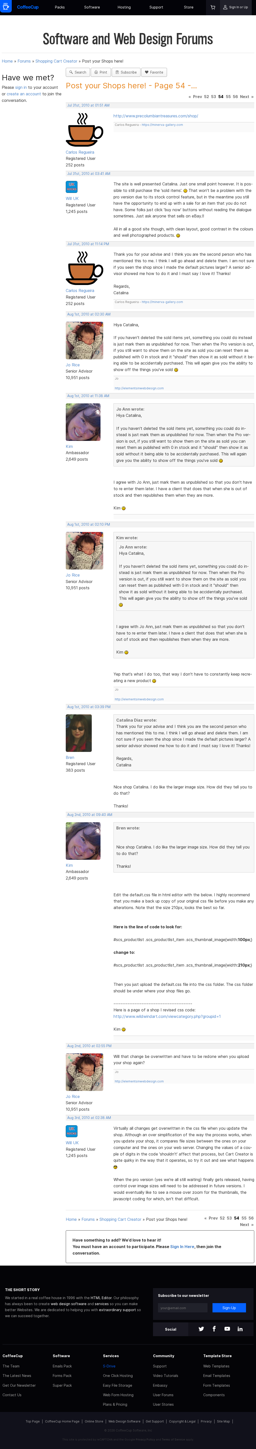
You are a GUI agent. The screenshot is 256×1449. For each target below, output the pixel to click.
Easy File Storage (117, 1385)
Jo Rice (73, 364)
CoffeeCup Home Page (62, 1421)
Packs (60, 7)
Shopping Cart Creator (56, 61)
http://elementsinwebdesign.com (139, 388)
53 (213, 96)
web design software (68, 1304)
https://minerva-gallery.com (162, 125)
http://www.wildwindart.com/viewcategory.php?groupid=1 (167, 1016)
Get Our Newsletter (19, 1385)
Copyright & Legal (182, 1421)
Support (156, 7)
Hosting (124, 7)
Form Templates (216, 1385)
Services (111, 1356)
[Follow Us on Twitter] (201, 1329)
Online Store (94, 1421)
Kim (69, 446)
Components (214, 1395)
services (102, 1304)
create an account (24, 93)
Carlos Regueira (80, 152)
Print (102, 72)
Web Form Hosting (118, 1395)
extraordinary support (117, 1310)
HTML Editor (101, 1298)
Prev (197, 96)
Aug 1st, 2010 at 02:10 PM (88, 524)
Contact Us (12, 1395)
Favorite (155, 72)
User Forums (163, 1395)
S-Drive (109, 1366)
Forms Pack (62, 1375)
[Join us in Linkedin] (240, 1329)
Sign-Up (229, 1308)
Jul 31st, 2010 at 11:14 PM (88, 244)
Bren (70, 757)
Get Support (155, 1421)
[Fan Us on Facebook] (214, 1329)
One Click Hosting (118, 1375)
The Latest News (16, 1375)
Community (163, 1356)
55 (228, 96)
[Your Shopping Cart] (213, 7)
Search (79, 72)
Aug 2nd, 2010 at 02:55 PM (89, 1046)
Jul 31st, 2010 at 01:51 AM (88, 105)
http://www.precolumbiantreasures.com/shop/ (156, 115)
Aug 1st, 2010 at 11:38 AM (88, 396)
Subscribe (128, 72)
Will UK (72, 198)
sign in (21, 87)
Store (189, 7)
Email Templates (216, 1375)
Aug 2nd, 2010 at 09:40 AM (89, 815)
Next (244, 96)
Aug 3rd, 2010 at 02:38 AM (89, 1118)
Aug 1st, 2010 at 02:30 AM (88, 314)
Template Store (217, 1356)
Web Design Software (124, 1421)
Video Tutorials (165, 1375)
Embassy (160, 1385)
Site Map (223, 1421)
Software (92, 7)
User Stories (163, 1404)
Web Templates (216, 1366)
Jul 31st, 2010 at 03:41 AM (88, 174)
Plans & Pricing (115, 1404)
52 (206, 96)
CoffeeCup (12, 1356)
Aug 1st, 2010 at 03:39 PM (88, 707)
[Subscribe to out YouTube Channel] (227, 1329)
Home (7, 61)
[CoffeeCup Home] (28, 7)
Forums (24, 61)
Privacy (206, 1421)
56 (235, 96)
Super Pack (62, 1385)
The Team (11, 1366)
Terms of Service (173, 1439)
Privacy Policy (145, 1439)
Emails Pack (62, 1366)
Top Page (33, 1421)
